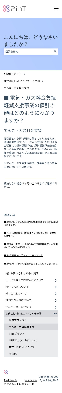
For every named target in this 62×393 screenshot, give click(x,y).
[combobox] (28, 51)
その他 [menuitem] (13, 353)
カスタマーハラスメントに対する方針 (20, 382)
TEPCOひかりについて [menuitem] (18, 300)
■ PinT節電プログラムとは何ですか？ (23, 255)
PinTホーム (10, 380)
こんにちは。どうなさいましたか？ (31, 40)
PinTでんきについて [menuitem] (17, 286)
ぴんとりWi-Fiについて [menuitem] (18, 307)
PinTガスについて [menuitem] (15, 293)
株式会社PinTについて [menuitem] (22, 347)
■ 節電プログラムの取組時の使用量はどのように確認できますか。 (31, 223)
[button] (55, 280)
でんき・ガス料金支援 (16, 88)
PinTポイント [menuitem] (17, 333)
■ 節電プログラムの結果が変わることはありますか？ (31, 263)
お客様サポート (13, 74)
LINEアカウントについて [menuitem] (23, 340)
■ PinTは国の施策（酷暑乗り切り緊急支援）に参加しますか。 (30, 234)
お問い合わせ (31, 183)
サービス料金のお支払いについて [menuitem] (24, 280)
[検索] (55, 51)
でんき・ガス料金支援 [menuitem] (21, 327)
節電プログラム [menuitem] (18, 320)
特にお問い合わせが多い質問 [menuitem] (21, 273)
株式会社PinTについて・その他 (22, 81)
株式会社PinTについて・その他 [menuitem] (23, 313)
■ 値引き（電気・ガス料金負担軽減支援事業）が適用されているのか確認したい (31, 246)
